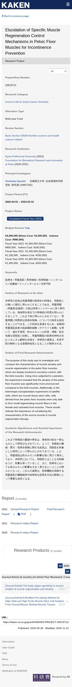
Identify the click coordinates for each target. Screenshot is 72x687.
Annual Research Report (25, 509)
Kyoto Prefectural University (20, 156)
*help (27, 228)
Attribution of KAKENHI (14, 670)
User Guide (8, 647)
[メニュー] (67, 4)
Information (8, 641)
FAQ (4, 653)
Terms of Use (9, 664)
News (5, 659)
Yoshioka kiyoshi (15, 181)
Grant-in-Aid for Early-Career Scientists (26, 101)
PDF (23, 514)
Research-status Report (24, 523)
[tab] (37, 550)
